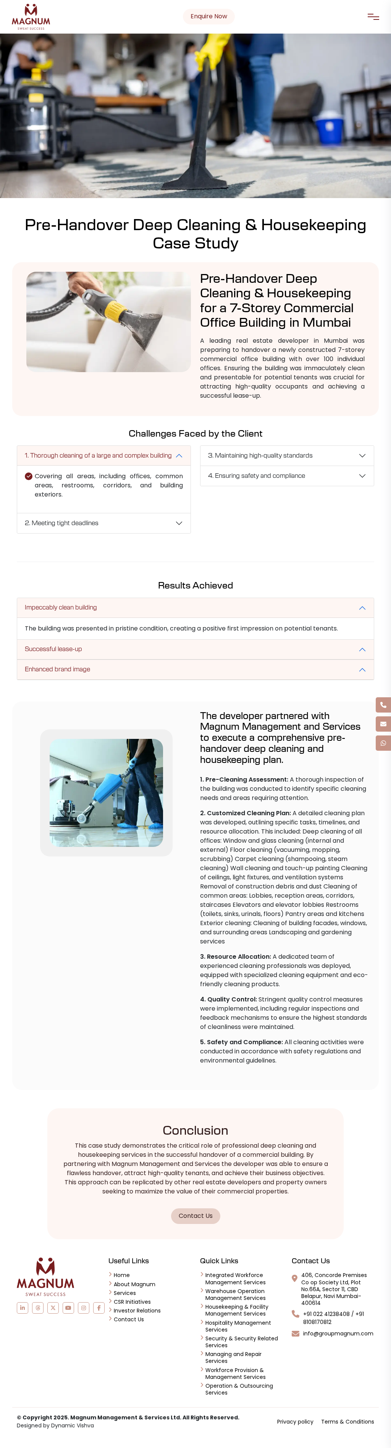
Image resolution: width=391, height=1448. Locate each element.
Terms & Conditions (347, 1421)
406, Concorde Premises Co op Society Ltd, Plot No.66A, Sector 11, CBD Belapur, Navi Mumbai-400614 (334, 1289)
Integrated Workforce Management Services (235, 1278)
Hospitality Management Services (238, 1326)
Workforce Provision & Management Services (235, 1373)
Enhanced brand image (57, 669)
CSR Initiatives (132, 1301)
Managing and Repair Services (233, 1357)
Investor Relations (137, 1310)
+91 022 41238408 (326, 1314)
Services (125, 1293)
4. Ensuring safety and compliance (256, 476)
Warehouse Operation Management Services (235, 1294)
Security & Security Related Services (241, 1342)
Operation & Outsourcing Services (239, 1389)
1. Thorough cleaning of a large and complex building (98, 456)
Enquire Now (209, 16)
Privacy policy (295, 1421)
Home (122, 1275)
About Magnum (134, 1284)
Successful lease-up (53, 649)
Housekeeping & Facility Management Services (236, 1310)
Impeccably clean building (61, 608)
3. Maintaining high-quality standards (260, 456)
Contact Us (196, 1215)
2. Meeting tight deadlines (62, 523)
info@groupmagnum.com (338, 1333)
